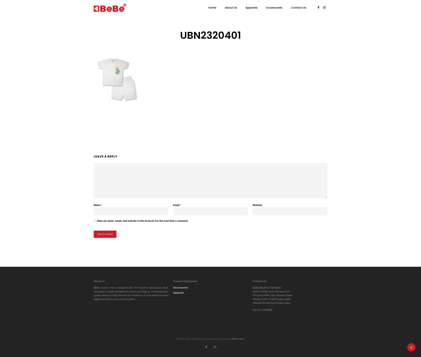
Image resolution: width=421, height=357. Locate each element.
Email (177, 205)
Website (257, 205)
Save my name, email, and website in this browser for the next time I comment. (142, 220)
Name (98, 205)
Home (212, 8)
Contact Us (298, 8)
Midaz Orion (238, 338)
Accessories (274, 8)
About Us (231, 8)
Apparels (252, 8)
